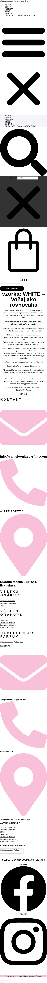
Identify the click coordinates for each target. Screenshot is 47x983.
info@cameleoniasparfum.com (23, 456)
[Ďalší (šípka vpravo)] (3, 982)
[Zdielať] (5, 980)
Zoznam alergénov (7, 627)
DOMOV (8, 5)
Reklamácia (4, 620)
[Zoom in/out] (1, 980)
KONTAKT (8, 13)
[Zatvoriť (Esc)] (8, 980)
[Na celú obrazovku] (3, 980)
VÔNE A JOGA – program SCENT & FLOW (20, 15)
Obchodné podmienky (8, 603)
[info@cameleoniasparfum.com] (23, 450)
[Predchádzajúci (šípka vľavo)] (1, 982)
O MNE (7, 11)
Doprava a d (4, 827)
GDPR (2, 832)
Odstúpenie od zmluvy (8, 625)
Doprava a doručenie (7, 601)
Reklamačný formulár (7, 623)
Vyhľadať (12, 178)
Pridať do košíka (12, 288)
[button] (23, 65)
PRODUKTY (9, 9)
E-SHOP (8, 7)
